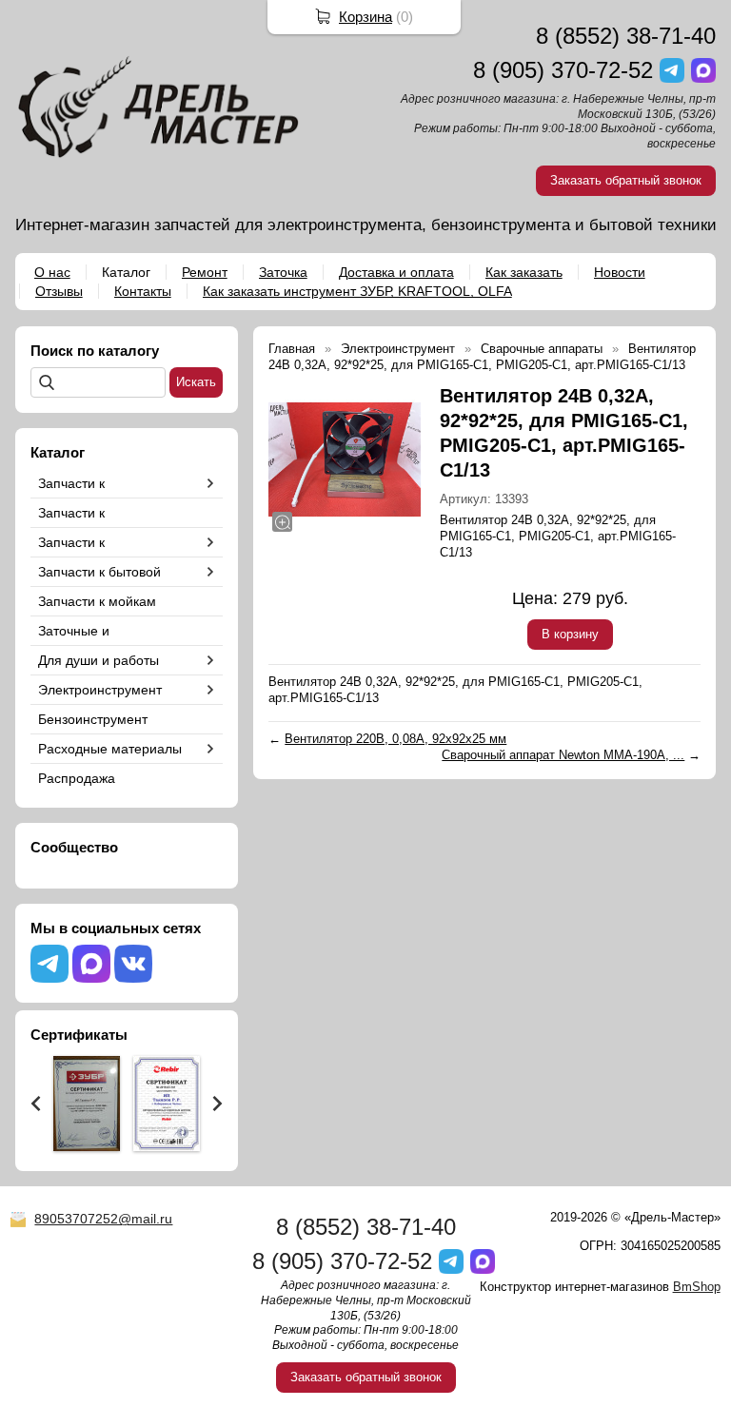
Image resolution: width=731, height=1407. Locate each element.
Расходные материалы (110, 748)
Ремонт (204, 272)
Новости (619, 272)
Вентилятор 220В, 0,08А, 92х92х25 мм (395, 739)
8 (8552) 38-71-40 (626, 36)
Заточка (283, 272)
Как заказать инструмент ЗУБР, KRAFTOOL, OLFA (357, 291)
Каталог (126, 272)
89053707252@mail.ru (103, 1218)
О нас (52, 272)
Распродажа (76, 778)
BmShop (697, 1287)
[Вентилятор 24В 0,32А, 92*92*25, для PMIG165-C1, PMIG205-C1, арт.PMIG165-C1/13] (344, 459)
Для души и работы (98, 660)
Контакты (142, 291)
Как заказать (524, 272)
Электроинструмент (100, 689)
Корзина (365, 17)
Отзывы (59, 291)
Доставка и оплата (396, 272)
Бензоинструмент (93, 719)
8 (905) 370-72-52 (563, 70)
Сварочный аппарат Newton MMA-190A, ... (563, 755)
